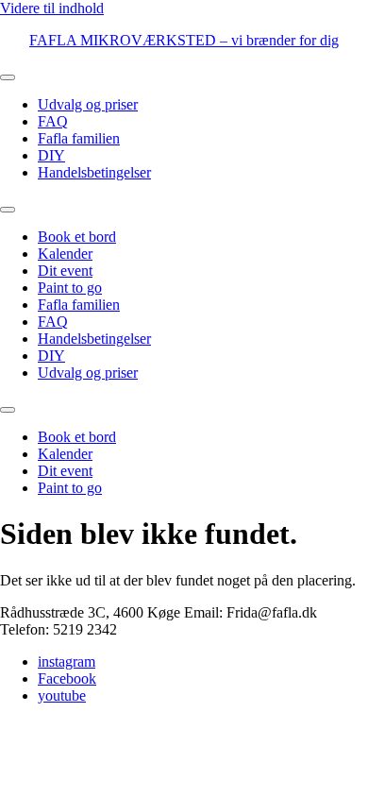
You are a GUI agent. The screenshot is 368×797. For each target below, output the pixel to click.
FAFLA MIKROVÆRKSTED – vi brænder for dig (184, 40)
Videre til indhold (52, 8)
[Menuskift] (7, 77)
